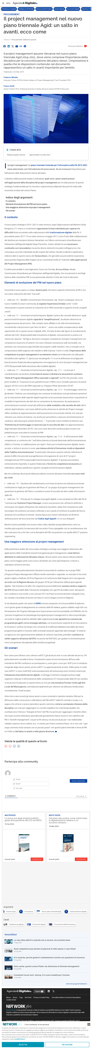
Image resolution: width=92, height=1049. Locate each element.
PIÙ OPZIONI (67, 1044)
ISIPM (38, 603)
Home (6, 40)
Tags (21, 997)
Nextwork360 (11, 1010)
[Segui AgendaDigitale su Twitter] (53, 991)
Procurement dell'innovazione (23, 40)
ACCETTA (23, 1044)
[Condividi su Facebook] (4, 46)
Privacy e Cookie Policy (41, 997)
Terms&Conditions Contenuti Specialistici (66, 997)
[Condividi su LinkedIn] (8, 46)
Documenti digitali (56, 9)
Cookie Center (11, 1000)
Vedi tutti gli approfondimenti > (76, 984)
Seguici (38, 991)
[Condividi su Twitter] (12, 46)
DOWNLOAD (36, 859)
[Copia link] (21, 46)
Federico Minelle (11, 77)
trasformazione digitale (61, 232)
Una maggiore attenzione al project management (28, 207)
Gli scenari (10, 210)
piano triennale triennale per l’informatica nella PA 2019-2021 (59, 165)
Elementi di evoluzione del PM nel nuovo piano (26, 204)
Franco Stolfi (9, 86)
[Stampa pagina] (25, 46)
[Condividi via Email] (17, 46)
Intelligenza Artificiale (9, 9)
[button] (6, 3)
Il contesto (11, 201)
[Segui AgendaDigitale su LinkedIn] (48, 991)
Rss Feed (28, 997)
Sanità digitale (42, 9)
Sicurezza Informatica (27, 9)
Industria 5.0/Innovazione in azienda (77, 9)
